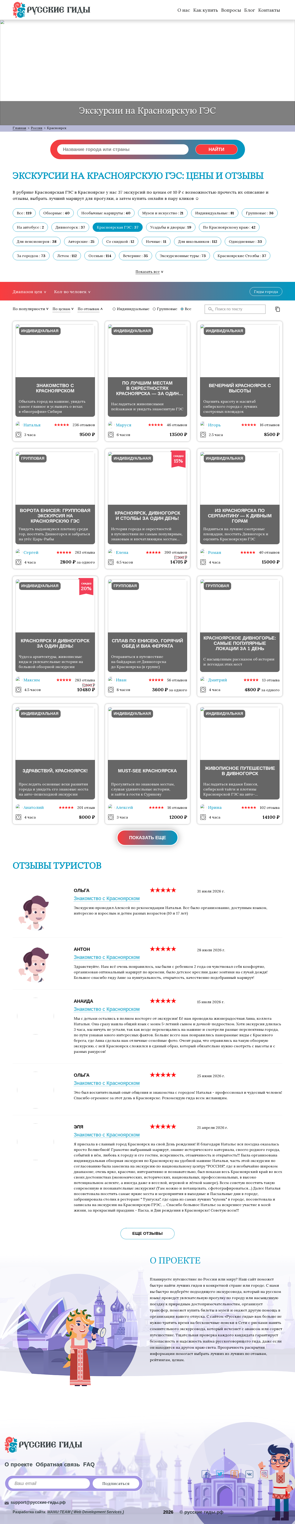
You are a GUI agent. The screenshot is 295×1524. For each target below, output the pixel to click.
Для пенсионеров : (36, 241)
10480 (86, 689)
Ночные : (156, 241)
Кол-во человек (70, 291)
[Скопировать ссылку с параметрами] (277, 309)
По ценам (61, 308)
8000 (87, 817)
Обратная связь (58, 1464)
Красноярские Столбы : (242, 255)
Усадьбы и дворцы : (170, 227)
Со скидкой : (120, 241)
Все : (24, 213)
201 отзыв (86, 807)
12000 (178, 817)
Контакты (269, 10)
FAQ (89, 1464)
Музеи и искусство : (162, 213)
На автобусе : (30, 227)
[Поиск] (209, 309)
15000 (271, 562)
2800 (68, 562)
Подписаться (116, 1483)
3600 (160, 689)
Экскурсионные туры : (183, 255)
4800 (252, 689)
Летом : (67, 255)
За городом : (31, 255)
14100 (271, 817)
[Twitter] (220, 1474)
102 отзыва (270, 807)
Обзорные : (56, 213)
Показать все (148, 271)
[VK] (249, 1474)
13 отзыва (271, 680)
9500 (87, 434)
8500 (272, 434)
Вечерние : (135, 255)
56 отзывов (177, 680)
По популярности (29, 308)
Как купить (205, 10)
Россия (36, 128)
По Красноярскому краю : (229, 227)
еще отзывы (147, 1233)
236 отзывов (84, 424)
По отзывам (88, 308)
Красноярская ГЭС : (118, 227)
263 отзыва (85, 552)
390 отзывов (175, 552)
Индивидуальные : (214, 213)
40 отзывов (269, 552)
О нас (183, 10)
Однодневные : (245, 241)
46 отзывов (177, 424)
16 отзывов (270, 424)
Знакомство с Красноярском (107, 898)
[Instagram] (264, 1474)
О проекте (18, 1464)
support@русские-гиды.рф (38, 1502)
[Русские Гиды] (51, 10)
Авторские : (81, 241)
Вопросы (231, 10)
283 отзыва (85, 680)
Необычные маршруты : (105, 213)
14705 (178, 562)
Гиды (266, 291)
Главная (19, 128)
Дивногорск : (70, 227)
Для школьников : (197, 241)
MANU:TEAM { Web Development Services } (85, 1512)
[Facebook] (205, 1474)
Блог (249, 10)
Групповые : (260, 213)
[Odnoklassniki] (235, 1474)
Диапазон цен (27, 291)
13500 (178, 434)
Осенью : (99, 255)
